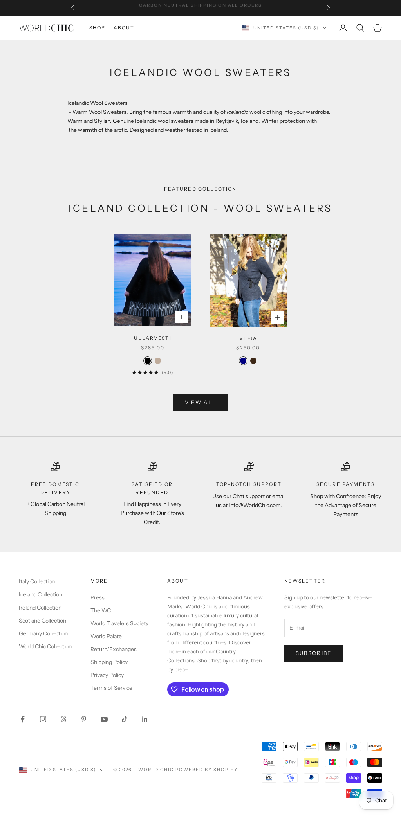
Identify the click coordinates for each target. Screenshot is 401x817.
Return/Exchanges (113, 649)
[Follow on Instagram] (43, 719)
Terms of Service (111, 687)
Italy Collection (37, 581)
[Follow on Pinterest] (84, 719)
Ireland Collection (40, 607)
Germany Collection (43, 633)
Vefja (248, 338)
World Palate (106, 636)
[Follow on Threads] (63, 719)
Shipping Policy (109, 662)
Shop (97, 28)
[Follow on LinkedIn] (145, 719)
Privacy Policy (107, 674)
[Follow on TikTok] (124, 719)
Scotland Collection (42, 620)
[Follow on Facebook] (23, 719)
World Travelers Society (119, 623)
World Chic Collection (45, 646)
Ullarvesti (153, 338)
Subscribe (314, 653)
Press (97, 597)
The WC (100, 610)
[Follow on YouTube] (104, 719)
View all (201, 402)
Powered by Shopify (206, 769)
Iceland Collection (40, 594)
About (124, 28)
